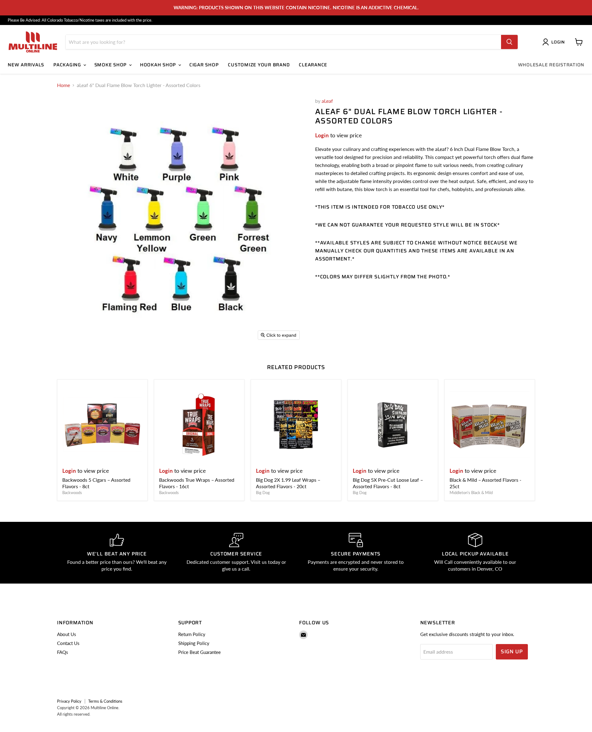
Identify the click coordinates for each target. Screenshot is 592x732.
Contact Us (68, 643)
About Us (66, 634)
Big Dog (263, 492)
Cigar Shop (204, 65)
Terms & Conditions (105, 701)
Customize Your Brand (259, 65)
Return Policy (191, 634)
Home (63, 85)
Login (322, 135)
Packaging (68, 65)
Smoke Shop (111, 65)
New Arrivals (26, 65)
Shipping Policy (193, 643)
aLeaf (327, 101)
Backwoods (72, 492)
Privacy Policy (69, 701)
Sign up (512, 651)
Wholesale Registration (551, 65)
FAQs (62, 652)
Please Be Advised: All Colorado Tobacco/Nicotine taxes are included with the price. (80, 20)
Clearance (313, 65)
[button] (554, 42)
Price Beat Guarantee (199, 652)
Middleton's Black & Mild (471, 492)
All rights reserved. (73, 714)
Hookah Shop (159, 65)
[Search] (509, 42)
